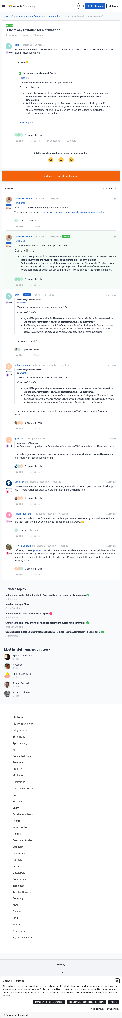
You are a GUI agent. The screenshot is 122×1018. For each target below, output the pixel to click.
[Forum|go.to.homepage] (22, 6)
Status (16, 924)
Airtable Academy (23, 814)
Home (5, 16)
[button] (3, 6)
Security (61, 964)
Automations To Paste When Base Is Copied (27, 613)
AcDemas (17, 664)
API (61, 972)
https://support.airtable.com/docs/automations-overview (76, 212)
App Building (20, 743)
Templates (18, 885)
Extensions (19, 736)
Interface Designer (14, 626)
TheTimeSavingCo (22, 673)
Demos (17, 834)
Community (17, 16)
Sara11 (18, 44)
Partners (17, 859)
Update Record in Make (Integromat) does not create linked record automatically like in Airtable (52, 631)
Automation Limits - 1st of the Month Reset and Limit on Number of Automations (45, 594)
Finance (17, 801)
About (16, 905)
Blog (15, 918)
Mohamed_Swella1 (24, 198)
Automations (54, 16)
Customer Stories (22, 840)
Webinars (18, 847)
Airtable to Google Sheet (17, 604)
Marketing (18, 775)
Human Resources (23, 788)
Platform (18, 717)
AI (14, 749)
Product (17, 769)
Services (17, 866)
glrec (16, 438)
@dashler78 (39, 550)
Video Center (20, 827)
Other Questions (13, 608)
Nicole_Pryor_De (22, 513)
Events (16, 821)
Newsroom (19, 931)
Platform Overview (23, 723)
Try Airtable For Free (24, 937)
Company (18, 898)
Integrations (20, 730)
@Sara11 (27, 77)
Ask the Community (35, 16)
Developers (19, 872)
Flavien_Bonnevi (22, 545)
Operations (19, 782)
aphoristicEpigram (22, 655)
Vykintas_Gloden (21, 692)
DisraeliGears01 (21, 683)
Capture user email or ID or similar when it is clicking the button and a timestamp (45, 622)
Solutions (18, 762)
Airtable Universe (22, 892)
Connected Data (22, 756)
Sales (16, 795)
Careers (17, 911)
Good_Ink (19, 481)
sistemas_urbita (22, 364)
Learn (16, 807)
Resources (19, 853)
